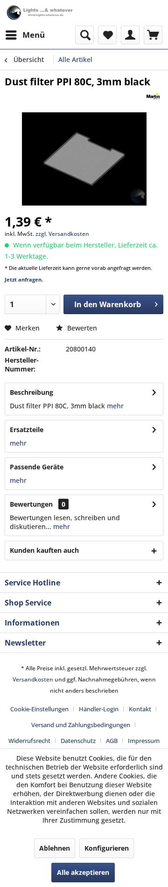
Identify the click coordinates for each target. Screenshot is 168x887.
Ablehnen (54, 848)
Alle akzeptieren (83, 872)
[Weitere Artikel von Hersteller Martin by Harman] (153, 96)
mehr (114, 405)
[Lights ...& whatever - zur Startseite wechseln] (40, 13)
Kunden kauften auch (44, 550)
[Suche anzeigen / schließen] (84, 35)
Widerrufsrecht (29, 740)
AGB (112, 740)
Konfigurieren (106, 848)
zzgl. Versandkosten (62, 234)
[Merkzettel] (107, 35)
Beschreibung (31, 392)
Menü (33, 34)
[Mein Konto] (130, 35)
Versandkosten (33, 679)
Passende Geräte (36, 466)
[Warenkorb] (153, 35)
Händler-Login (99, 709)
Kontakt (140, 709)
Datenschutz (78, 740)
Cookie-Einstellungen (39, 709)
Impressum (144, 740)
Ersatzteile (26, 429)
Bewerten (81, 327)
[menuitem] (24, 35)
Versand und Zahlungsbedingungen (80, 725)
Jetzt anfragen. (24, 279)
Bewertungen (31, 504)
